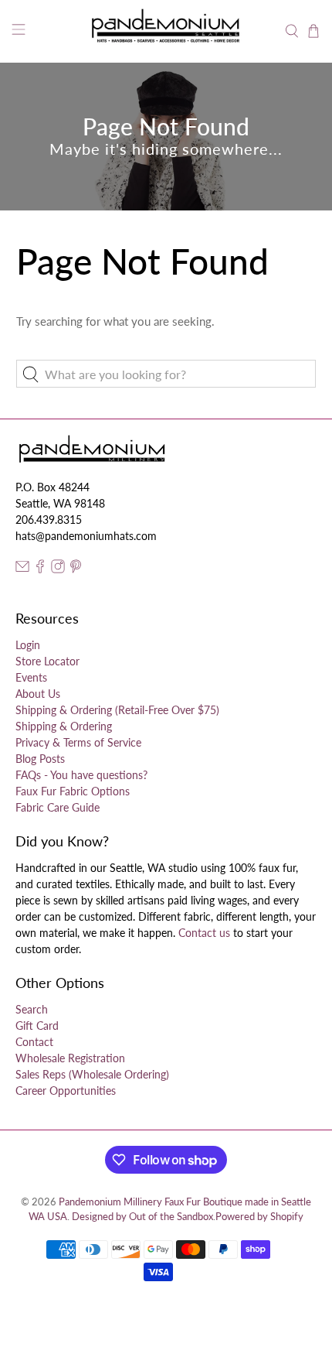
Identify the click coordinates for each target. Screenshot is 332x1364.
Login (27, 644)
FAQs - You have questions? (81, 774)
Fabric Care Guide (57, 807)
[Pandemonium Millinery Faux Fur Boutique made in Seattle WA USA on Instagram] (58, 569)
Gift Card (37, 1025)
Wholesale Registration (70, 1058)
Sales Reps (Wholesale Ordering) (92, 1074)
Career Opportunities (65, 1090)
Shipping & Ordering (63, 726)
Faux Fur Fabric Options (72, 791)
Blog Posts (40, 758)
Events (31, 677)
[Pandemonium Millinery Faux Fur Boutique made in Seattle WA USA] (166, 31)
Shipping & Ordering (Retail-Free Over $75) (117, 709)
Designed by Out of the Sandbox (142, 1216)
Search (31, 1009)
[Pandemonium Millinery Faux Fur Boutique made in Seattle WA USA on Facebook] (40, 569)
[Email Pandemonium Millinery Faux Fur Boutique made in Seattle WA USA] (22, 569)
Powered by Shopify (259, 1216)
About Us (37, 693)
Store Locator (47, 661)
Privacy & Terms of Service (78, 742)
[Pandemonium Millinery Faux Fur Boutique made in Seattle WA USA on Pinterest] (76, 569)
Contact (34, 1041)
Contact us (204, 932)
